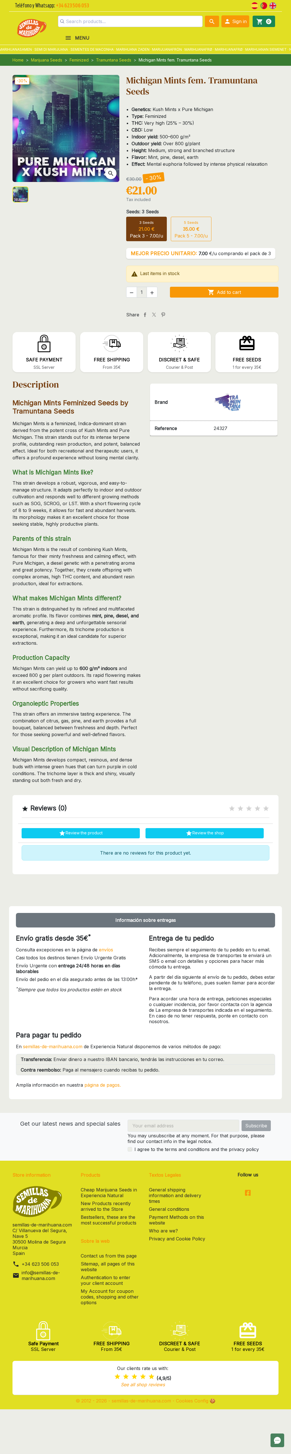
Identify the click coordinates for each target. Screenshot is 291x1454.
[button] (235, 21)
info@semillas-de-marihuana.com (41, 1275)
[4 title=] (257, 808)
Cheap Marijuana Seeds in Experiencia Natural (109, 1192)
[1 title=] (231, 808)
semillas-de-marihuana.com (52, 1046)
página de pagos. (102, 1085)
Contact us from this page (109, 1256)
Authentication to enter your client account (105, 1280)
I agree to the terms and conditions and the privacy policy (196, 1149)
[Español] (254, 5)
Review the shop (205, 833)
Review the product (81, 833)
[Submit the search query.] (62, 21)
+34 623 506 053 (40, 1264)
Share (145, 314)
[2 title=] (240, 808)
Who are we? (163, 1231)
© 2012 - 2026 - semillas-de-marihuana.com (124, 1401)
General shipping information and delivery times (175, 1195)
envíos (106, 950)
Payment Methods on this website (176, 1220)
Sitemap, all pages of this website (108, 1266)
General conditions (169, 1209)
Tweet (154, 314)
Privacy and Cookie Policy (177, 1239)
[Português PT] (263, 5)
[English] (272, 5)
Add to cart (224, 292)
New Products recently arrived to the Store (106, 1206)
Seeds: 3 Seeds (142, 211)
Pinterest (163, 314)
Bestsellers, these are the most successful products (108, 1220)
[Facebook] (248, 1193)
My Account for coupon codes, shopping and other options (110, 1296)
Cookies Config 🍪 (195, 1401)
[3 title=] (249, 808)
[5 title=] (266, 808)
